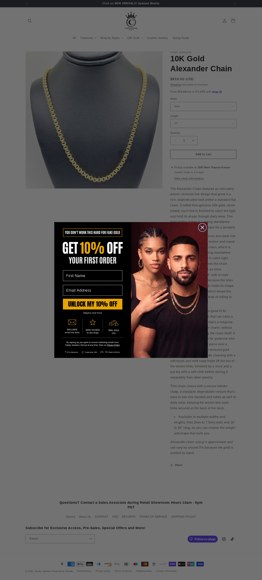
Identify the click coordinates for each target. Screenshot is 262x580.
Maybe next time (92, 312)
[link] (92, 344)
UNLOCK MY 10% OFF (92, 304)
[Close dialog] (202, 227)
